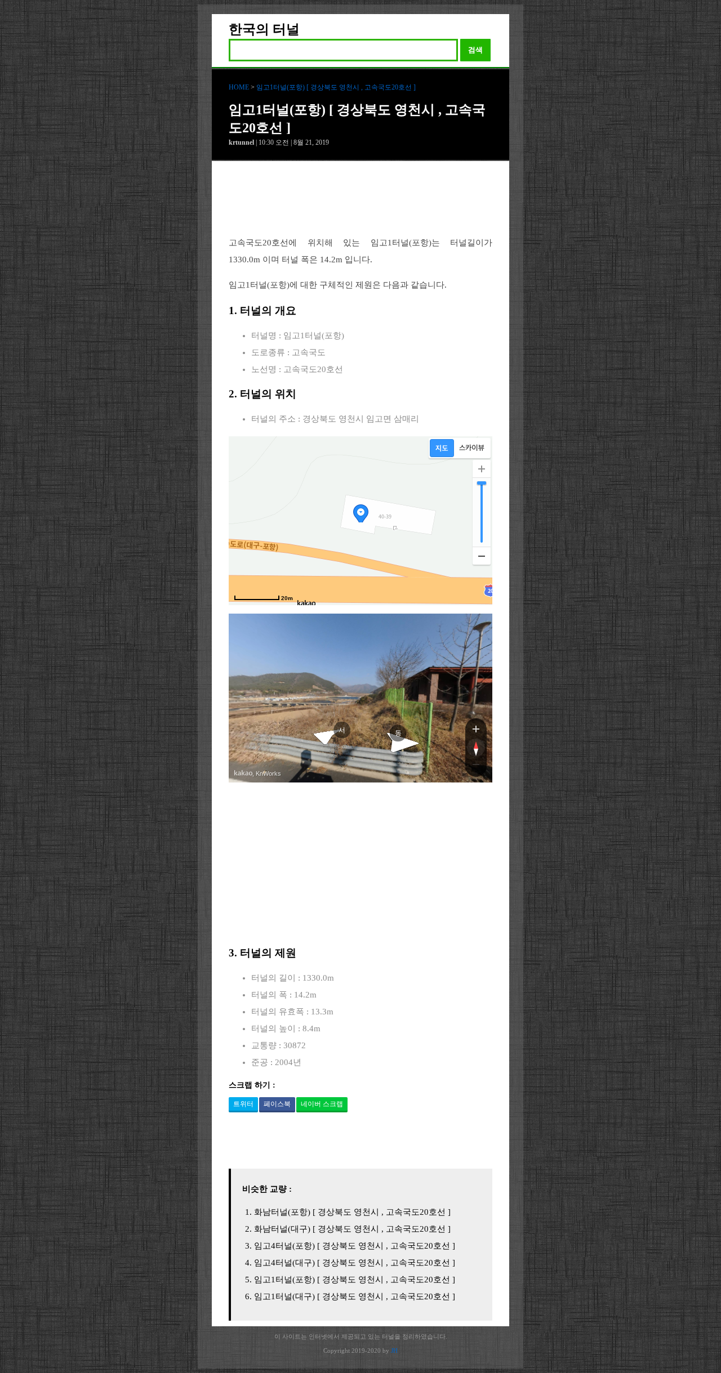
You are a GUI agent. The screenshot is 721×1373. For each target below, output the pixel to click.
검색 (475, 50)
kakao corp (243, 773)
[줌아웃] (476, 766)
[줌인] (476, 728)
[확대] (482, 469)
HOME (239, 87)
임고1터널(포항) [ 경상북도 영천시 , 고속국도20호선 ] (336, 87)
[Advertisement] (360, 207)
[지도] (442, 448)
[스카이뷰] (471, 448)
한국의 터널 (264, 29)
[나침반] (476, 748)
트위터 (243, 1104)
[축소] (482, 556)
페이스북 (277, 1104)
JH (394, 1350)
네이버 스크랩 (322, 1104)
